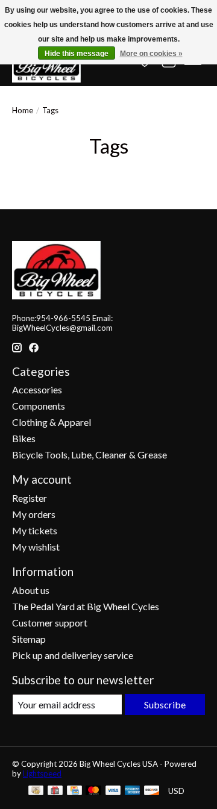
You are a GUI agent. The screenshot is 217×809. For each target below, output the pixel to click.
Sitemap (29, 639)
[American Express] (132, 791)
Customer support (49, 622)
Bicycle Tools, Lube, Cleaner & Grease (89, 454)
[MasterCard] (93, 791)
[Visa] (113, 791)
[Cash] (35, 791)
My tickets (34, 530)
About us (30, 590)
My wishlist (36, 546)
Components (38, 405)
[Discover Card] (152, 791)
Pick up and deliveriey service (72, 655)
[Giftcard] (55, 791)
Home (22, 110)
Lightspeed (42, 773)
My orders (33, 514)
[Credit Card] (74, 791)
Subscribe (165, 704)
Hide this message (76, 53)
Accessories (37, 389)
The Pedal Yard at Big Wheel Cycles (85, 606)
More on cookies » (151, 53)
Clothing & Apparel (51, 422)
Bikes (24, 438)
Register (29, 498)
